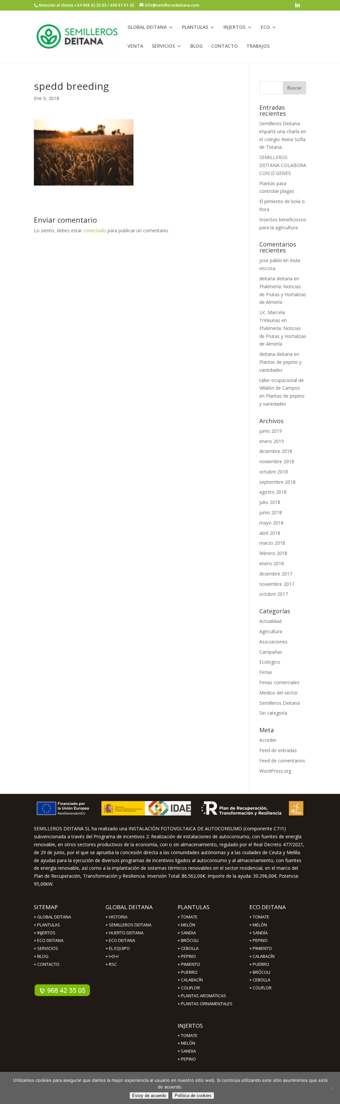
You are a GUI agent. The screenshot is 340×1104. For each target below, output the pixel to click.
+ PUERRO (188, 972)
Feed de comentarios (282, 760)
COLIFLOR (262, 988)
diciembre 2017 (275, 574)
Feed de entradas (278, 750)
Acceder (268, 740)
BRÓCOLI (190, 940)
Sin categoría (273, 713)
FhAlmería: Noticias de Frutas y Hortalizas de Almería (282, 294)
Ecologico (269, 662)
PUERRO (261, 964)
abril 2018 (269, 533)
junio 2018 (270, 512)
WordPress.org (275, 771)
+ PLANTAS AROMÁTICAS (202, 996)
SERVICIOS (163, 46)
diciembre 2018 (275, 451)
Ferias (265, 672)
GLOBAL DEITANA (147, 27)
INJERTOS (234, 27)
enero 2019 (271, 441)
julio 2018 (269, 502)
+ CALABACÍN (190, 980)
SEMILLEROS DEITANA (130, 925)
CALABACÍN (264, 956)
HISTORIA (118, 917)
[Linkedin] (297, 7)
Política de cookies (193, 1095)
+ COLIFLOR (189, 988)
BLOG (196, 46)
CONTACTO (224, 46)
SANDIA (188, 933)
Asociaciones (273, 641)
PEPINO (188, 956)
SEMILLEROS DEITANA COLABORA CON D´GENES (282, 165)
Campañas (270, 652)
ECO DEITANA (50, 940)
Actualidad (270, 621)
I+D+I (114, 956)
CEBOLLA (190, 948)
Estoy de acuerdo (149, 1095)
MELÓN (188, 925)
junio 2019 (270, 431)
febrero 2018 (273, 553)
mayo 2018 (271, 523)
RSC (113, 964)
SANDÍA (260, 933)
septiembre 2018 (277, 482)
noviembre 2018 (276, 461)
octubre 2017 (273, 594)
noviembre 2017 (276, 584)
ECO (265, 27)
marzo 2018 (272, 543)
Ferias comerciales (279, 682)
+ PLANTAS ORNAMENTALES (205, 1004)
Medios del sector (278, 693)
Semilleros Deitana (279, 703)
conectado (94, 230)
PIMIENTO (190, 964)
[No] (331, 1088)
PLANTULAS (195, 27)
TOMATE (189, 917)
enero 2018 (271, 563)
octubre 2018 (273, 472)
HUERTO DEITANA (126, 933)
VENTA (135, 46)
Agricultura (270, 631)
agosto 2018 (273, 492)
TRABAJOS (258, 46)
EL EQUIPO (119, 948)
